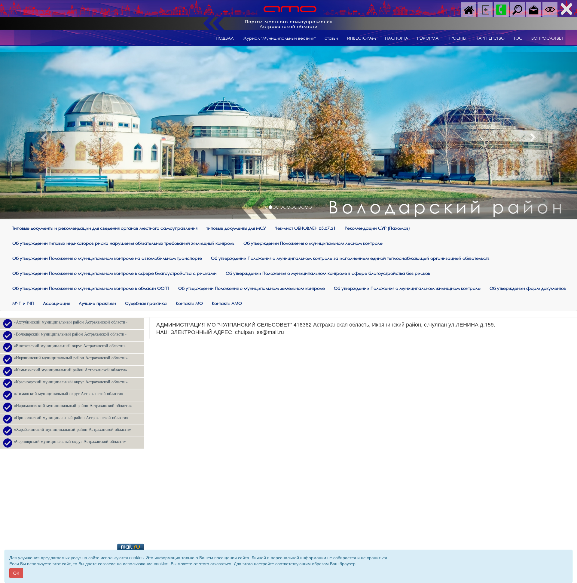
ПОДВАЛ (225, 38)
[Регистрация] (485, 9)
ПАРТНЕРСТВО (490, 38)
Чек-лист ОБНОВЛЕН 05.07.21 (305, 228)
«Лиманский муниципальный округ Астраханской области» (68, 393)
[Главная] (468, 9)
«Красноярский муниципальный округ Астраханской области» (71, 382)
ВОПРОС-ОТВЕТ (547, 38)
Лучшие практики (97, 303)
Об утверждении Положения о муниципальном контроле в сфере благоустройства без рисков (328, 273)
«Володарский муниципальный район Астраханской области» (70, 334)
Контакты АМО (227, 303)
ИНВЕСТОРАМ (361, 38)
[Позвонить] (501, 9)
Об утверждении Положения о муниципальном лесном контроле (313, 243)
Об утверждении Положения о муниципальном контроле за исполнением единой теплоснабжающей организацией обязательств (350, 258)
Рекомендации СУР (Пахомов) (377, 228)
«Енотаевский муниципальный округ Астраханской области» (70, 346)
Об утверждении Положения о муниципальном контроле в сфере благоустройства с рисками (114, 273)
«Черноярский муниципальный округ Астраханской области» (70, 441)
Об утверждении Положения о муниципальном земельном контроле (251, 288)
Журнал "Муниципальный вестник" (279, 38)
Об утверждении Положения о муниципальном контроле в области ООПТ (90, 288)
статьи (331, 38)
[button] (43, 135)
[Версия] (549, 9)
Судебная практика (146, 303)
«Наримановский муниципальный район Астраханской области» (73, 405)
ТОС (518, 38)
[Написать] (533, 9)
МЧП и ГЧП (23, 303)
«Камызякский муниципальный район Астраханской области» (70, 370)
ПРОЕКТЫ (456, 38)
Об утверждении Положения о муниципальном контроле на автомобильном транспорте (107, 258)
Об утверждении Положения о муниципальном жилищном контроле (407, 288)
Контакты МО (189, 303)
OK (16, 573)
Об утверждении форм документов (528, 288)
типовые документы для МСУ (236, 228)
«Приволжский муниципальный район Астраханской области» (71, 418)
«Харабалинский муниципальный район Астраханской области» (72, 429)
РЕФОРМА (427, 38)
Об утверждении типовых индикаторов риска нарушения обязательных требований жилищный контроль (123, 243)
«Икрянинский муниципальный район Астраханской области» (71, 358)
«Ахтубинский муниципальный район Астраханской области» (70, 322)
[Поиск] (517, 9)
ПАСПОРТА (396, 38)
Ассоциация (56, 303)
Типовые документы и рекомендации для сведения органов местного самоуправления (104, 228)
